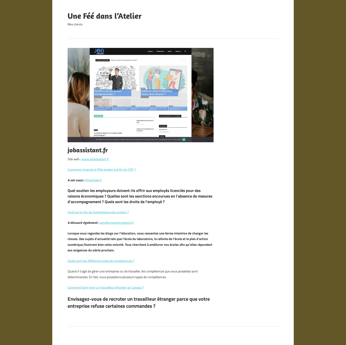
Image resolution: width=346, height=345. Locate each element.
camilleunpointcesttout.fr (116, 222)
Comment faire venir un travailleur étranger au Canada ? (106, 287)
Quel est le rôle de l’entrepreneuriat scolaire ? (98, 212)
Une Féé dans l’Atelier (105, 16)
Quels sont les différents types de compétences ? (101, 260)
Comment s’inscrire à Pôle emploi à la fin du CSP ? (102, 169)
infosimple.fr (93, 180)
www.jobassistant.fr (95, 159)
